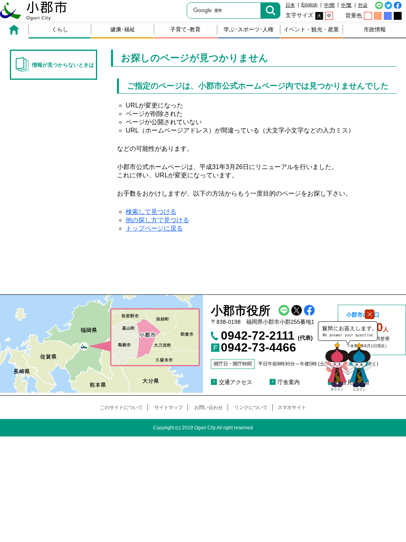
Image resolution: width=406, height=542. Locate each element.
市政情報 (375, 29)
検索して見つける (151, 211)
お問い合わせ (208, 407)
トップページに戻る (154, 228)
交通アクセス (235, 382)
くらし (60, 29)
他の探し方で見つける (157, 220)
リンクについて (251, 407)
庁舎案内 (289, 382)
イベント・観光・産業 (311, 29)
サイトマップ (168, 407)
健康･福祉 (122, 29)
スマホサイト (292, 407)
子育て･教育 (185, 29)
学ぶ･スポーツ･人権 (249, 29)
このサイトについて (121, 407)
